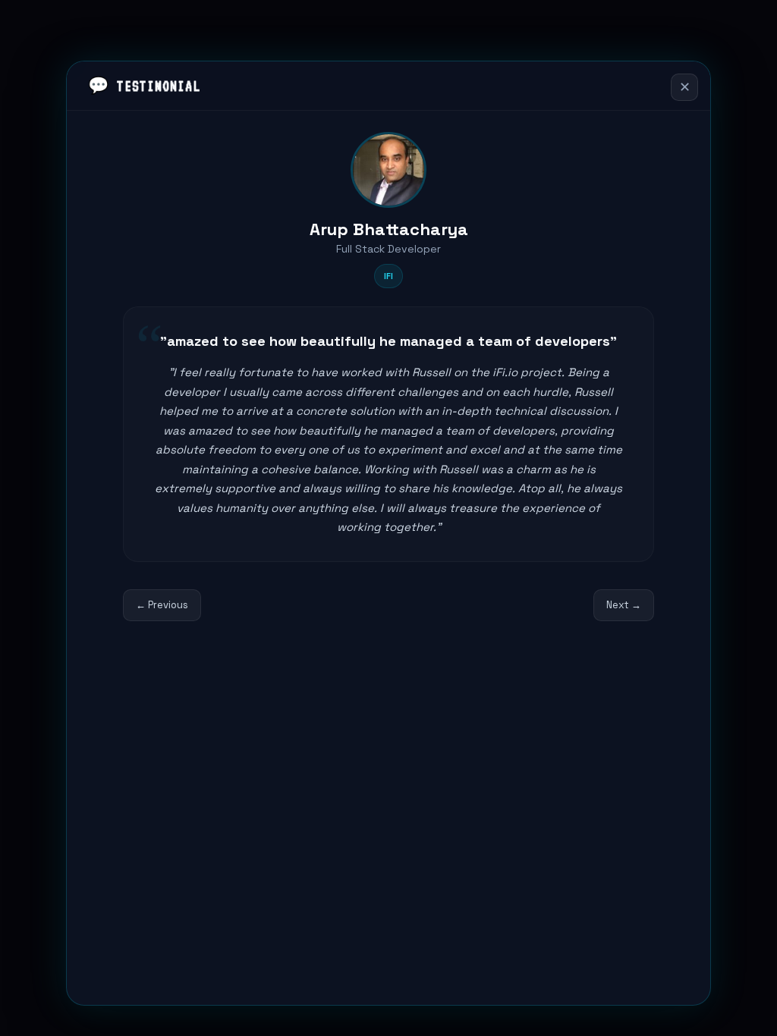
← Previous (162, 604)
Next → (623, 604)
